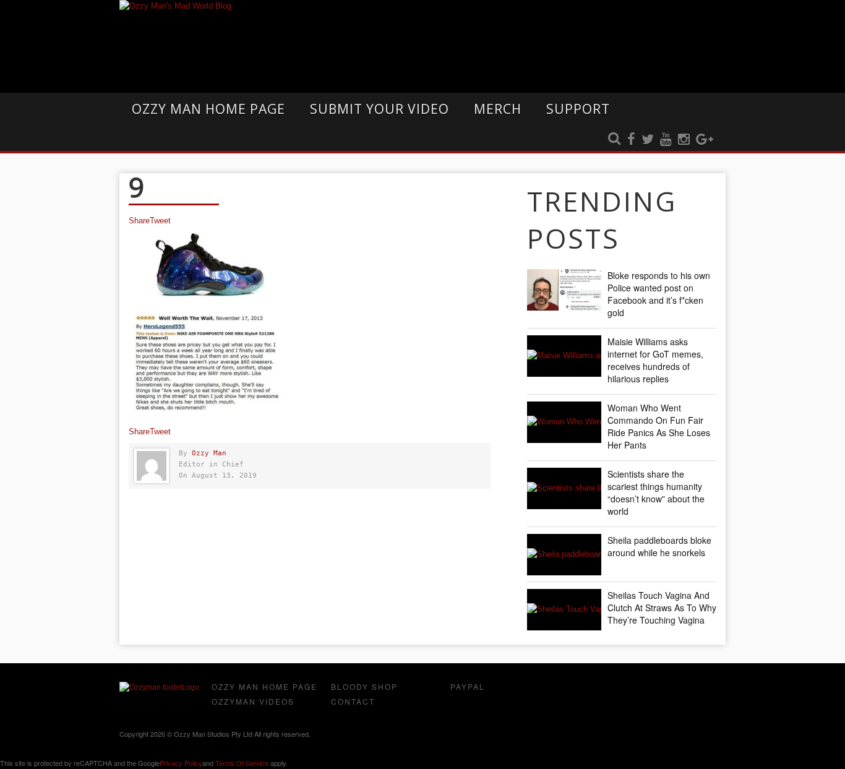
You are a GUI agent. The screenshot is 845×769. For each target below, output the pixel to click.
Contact (353, 701)
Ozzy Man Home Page (208, 109)
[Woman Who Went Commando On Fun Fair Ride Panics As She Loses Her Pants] (564, 422)
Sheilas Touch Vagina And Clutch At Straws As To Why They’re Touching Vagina (661, 607)
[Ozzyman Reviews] (159, 687)
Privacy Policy (181, 763)
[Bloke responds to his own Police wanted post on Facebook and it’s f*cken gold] (564, 289)
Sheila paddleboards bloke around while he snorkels (659, 546)
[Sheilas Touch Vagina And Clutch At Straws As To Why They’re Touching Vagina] (564, 609)
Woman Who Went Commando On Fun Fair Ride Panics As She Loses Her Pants (658, 426)
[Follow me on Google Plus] (704, 140)
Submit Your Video (379, 109)
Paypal (467, 686)
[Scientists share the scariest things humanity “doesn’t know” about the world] (564, 488)
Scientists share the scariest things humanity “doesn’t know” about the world (656, 492)
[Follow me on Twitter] (647, 140)
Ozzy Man (209, 453)
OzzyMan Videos (253, 701)
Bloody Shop (364, 686)
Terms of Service (241, 763)
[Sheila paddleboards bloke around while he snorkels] (564, 554)
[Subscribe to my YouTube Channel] (666, 140)
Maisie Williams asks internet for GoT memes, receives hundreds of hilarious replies (655, 360)
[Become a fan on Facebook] (631, 140)
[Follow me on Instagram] (684, 140)
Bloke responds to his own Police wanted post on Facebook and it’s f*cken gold (658, 294)
